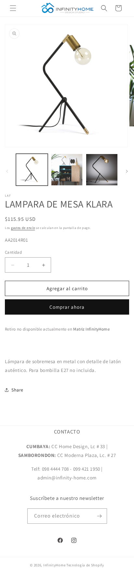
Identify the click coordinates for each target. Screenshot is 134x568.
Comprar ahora (67, 307)
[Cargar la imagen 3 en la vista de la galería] (102, 170)
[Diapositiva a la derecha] (127, 171)
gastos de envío (23, 228)
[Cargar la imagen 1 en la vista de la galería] (32, 170)
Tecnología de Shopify (85, 565)
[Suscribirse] (99, 516)
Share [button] (17, 390)
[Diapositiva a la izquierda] (7, 171)
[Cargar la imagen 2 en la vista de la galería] (67, 170)
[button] (13, 8)
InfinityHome (54, 565)
